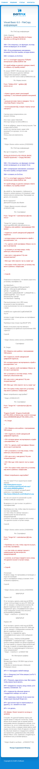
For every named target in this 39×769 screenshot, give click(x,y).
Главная (4, 2)
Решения (13, 2)
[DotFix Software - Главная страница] (19, 13)
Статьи (22, 2)
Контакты (31, 2)
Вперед (27, 748)
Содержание (19, 748)
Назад (12, 748)
